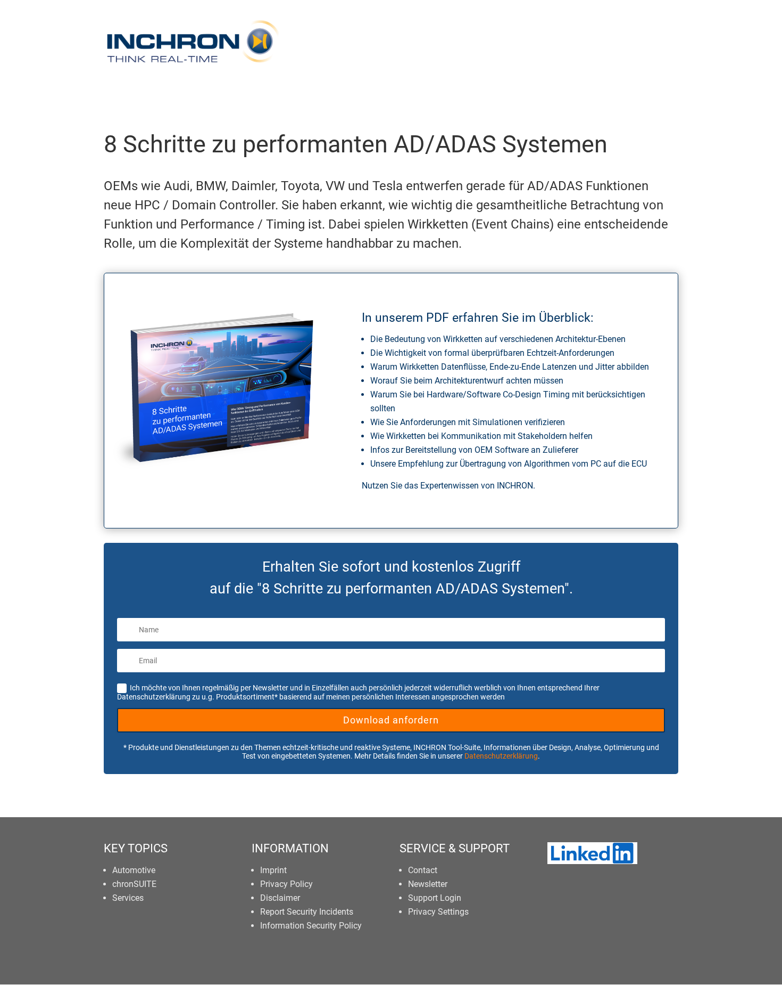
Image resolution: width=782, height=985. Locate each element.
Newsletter (427, 884)
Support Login (434, 898)
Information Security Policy (311, 926)
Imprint (273, 870)
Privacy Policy (286, 884)
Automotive (133, 870)
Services (128, 898)
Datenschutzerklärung (501, 756)
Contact (422, 870)
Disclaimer (280, 898)
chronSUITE (134, 884)
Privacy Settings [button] (438, 912)
